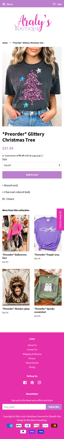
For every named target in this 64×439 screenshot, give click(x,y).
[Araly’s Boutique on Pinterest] (32, 383)
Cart (59, 4)
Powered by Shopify (46, 416)
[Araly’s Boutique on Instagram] (39, 383)
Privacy (32, 358)
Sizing (32, 367)
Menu (9, 4)
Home (5, 42)
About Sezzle (32, 362)
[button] (32, 155)
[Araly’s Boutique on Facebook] (25, 383)
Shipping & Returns (32, 353)
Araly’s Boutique (29, 416)
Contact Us (32, 349)
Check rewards (60, 219)
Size (4, 159)
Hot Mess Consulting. (37, 420)
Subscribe (53, 407)
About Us (32, 345)
